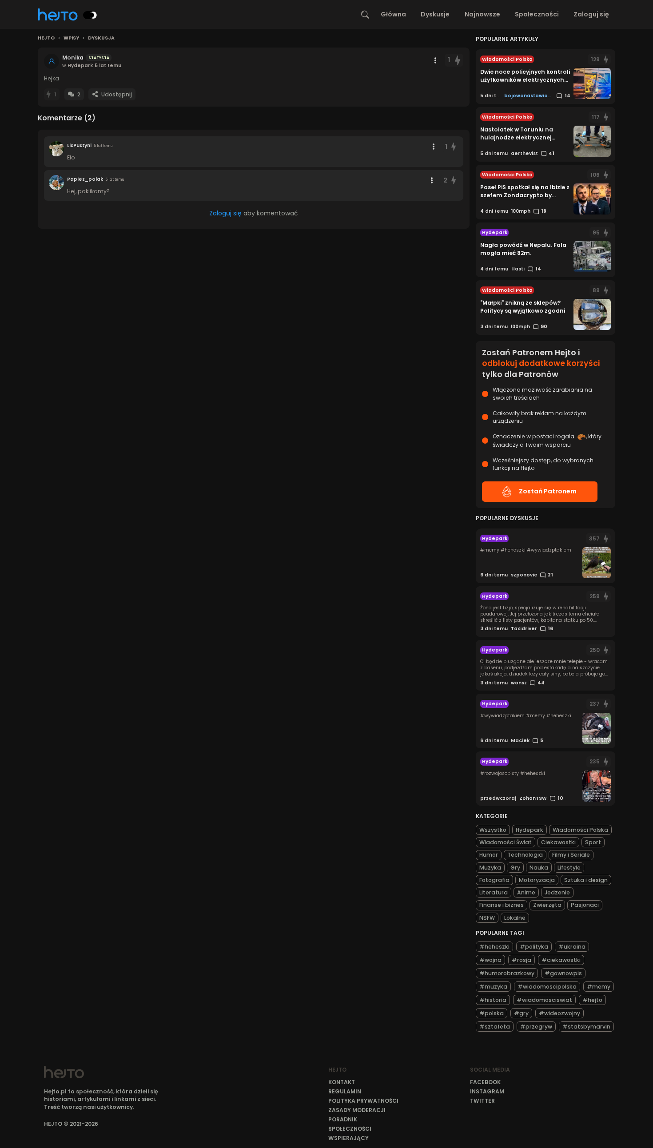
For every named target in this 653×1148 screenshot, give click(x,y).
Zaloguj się (591, 14)
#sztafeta (494, 1026)
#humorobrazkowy (506, 973)
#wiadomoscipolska (547, 986)
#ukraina (571, 946)
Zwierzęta (547, 905)
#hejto (592, 1000)
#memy (598, 986)
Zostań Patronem (548, 491)
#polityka (534, 946)
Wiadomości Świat (505, 842)
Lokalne (515, 918)
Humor (488, 854)
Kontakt (341, 1082)
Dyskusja (101, 38)
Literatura (493, 892)
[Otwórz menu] (435, 60)
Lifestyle (569, 867)
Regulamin (344, 1091)
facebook (485, 1082)
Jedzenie (557, 892)
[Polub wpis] (457, 60)
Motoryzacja (537, 880)
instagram (487, 1091)
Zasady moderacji (357, 1110)
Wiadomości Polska (580, 830)
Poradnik (342, 1119)
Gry (515, 867)
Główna (393, 14)
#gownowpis (563, 973)
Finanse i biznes (501, 905)
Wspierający (348, 1138)
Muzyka (490, 867)
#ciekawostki (561, 960)
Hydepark (529, 830)
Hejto (46, 38)
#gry (521, 1013)
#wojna (490, 960)
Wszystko (492, 830)
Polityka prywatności (363, 1100)
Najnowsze (482, 14)
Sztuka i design (586, 880)
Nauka (539, 867)
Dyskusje (435, 14)
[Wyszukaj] (365, 15)
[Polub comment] (454, 146)
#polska (491, 1013)
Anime (526, 892)
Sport (593, 842)
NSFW (487, 918)
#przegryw (536, 1026)
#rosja (521, 960)
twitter (482, 1100)
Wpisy (71, 38)
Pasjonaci (585, 905)
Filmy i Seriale (571, 854)
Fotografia (494, 880)
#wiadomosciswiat (544, 1000)
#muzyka (493, 986)
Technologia (525, 854)
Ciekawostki (558, 842)
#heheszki (494, 946)
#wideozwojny (559, 1013)
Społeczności (537, 14)
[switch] (90, 15)
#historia (492, 1000)
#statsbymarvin (586, 1026)
